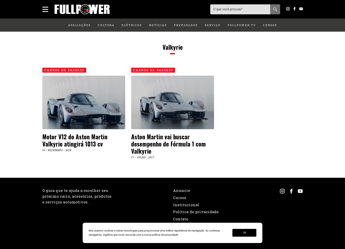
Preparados (186, 25)
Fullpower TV (242, 25)
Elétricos (132, 25)
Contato (180, 219)
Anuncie (181, 190)
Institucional (186, 204)
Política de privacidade (196, 211)
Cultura (106, 25)
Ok (244, 232)
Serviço (213, 25)
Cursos (270, 25)
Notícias (158, 25)
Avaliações (79, 25)
